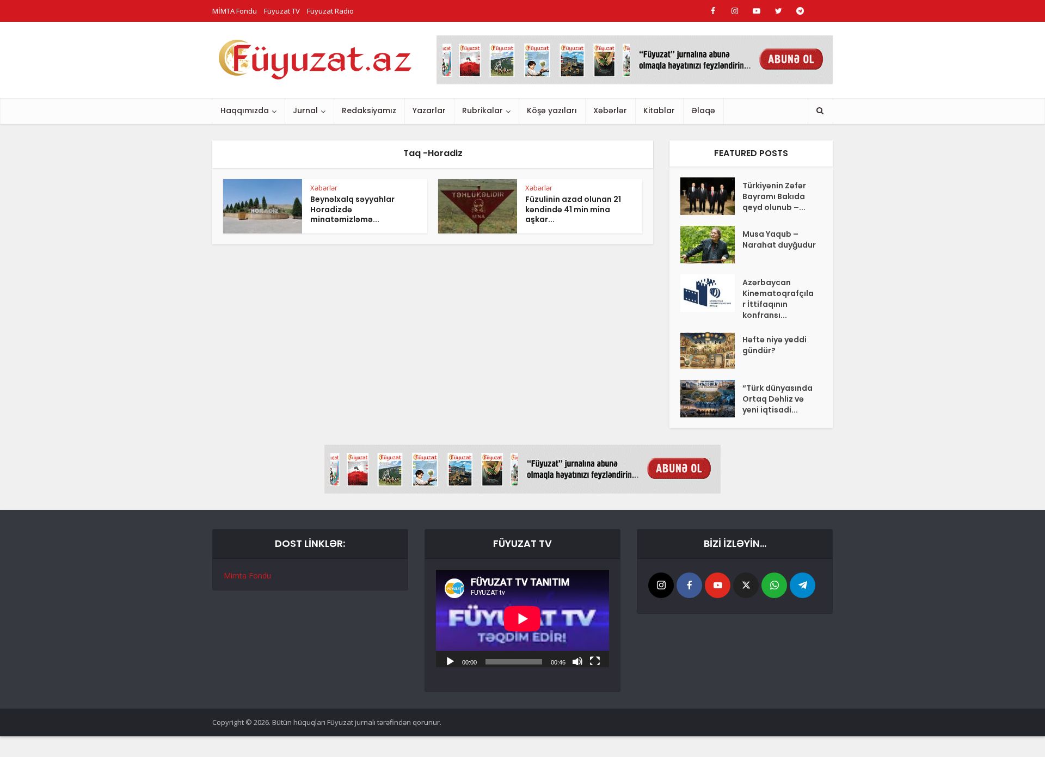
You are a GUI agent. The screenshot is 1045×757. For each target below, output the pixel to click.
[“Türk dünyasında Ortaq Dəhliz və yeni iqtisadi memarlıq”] (711, 398)
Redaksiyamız (369, 110)
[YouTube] (717, 585)
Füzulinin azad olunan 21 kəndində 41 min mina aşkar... (573, 209)
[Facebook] (689, 585)
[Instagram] (661, 585)
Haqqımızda (244, 110)
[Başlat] (450, 660)
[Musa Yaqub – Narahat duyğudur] (711, 244)
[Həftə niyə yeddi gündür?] (711, 350)
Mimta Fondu (247, 575)
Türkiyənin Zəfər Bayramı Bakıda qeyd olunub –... (774, 196)
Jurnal (305, 110)
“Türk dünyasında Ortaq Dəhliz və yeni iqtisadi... (777, 399)
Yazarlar (429, 110)
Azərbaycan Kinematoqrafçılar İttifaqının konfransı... (778, 299)
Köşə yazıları (552, 110)
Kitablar (659, 110)
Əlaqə (703, 110)
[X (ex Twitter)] (746, 585)
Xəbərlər (610, 110)
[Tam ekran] (594, 660)
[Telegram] (802, 585)
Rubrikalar (482, 110)
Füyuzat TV (282, 11)
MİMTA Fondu (234, 11)
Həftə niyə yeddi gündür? (774, 345)
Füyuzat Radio (330, 11)
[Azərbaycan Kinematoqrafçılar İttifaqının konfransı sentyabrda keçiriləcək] (711, 293)
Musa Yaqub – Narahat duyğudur (779, 239)
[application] (522, 618)
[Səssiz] (577, 660)
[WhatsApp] (774, 585)
